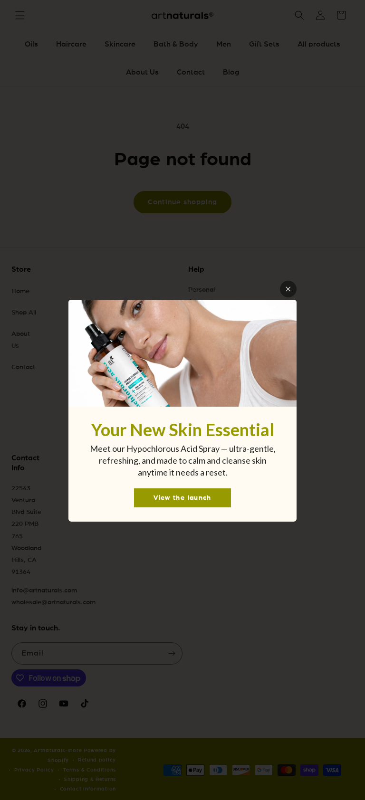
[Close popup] (288, 289)
